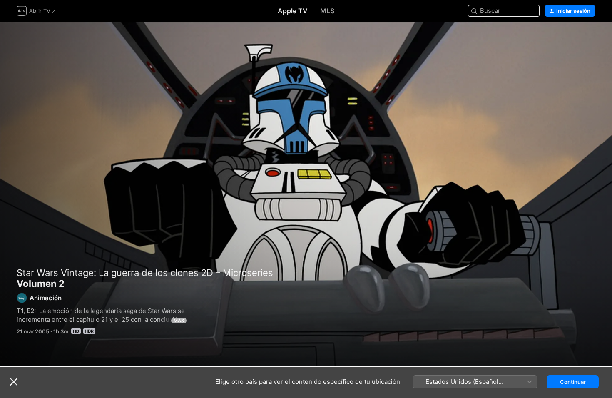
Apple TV (293, 11)
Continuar (573, 381)
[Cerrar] (13, 382)
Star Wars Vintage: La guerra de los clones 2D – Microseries (145, 272)
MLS (327, 11)
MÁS (179, 320)
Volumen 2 (306, 194)
